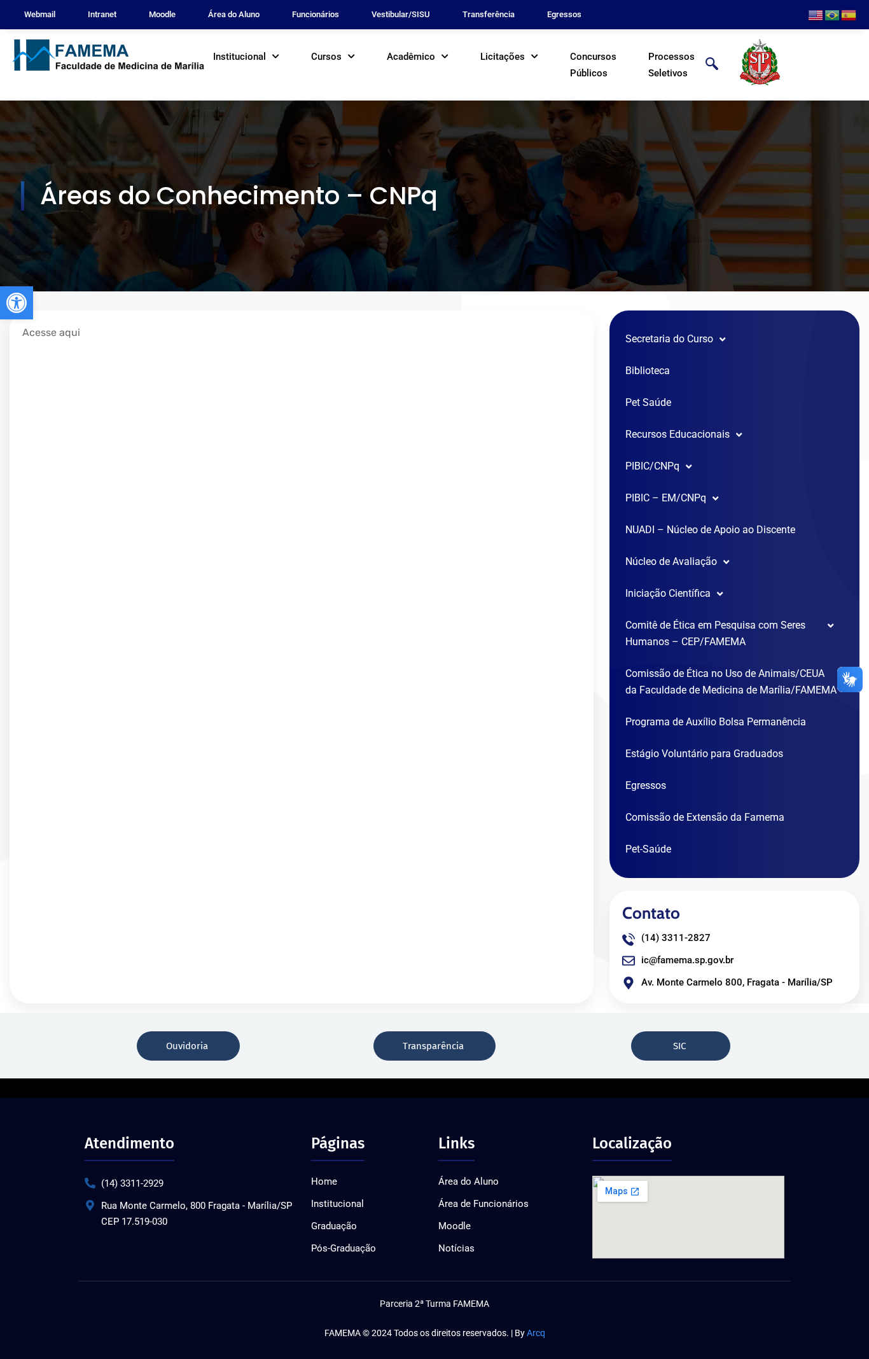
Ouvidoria (185, 1046)
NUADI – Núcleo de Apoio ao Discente (710, 530)
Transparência (432, 1046)
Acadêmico (411, 56)
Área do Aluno (234, 14)
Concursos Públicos (593, 65)
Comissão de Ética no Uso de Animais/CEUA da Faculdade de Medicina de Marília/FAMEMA (731, 681)
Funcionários (315, 14)
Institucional (239, 56)
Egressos (564, 14)
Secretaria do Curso (669, 339)
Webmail (39, 14)
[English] (816, 14)
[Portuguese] (832, 14)
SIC (678, 1046)
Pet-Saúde (648, 849)
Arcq (536, 1333)
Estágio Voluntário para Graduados (704, 754)
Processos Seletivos (671, 65)
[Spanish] (849, 14)
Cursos (326, 56)
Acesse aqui (51, 332)
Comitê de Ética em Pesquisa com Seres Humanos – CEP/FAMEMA (715, 633)
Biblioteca (647, 371)
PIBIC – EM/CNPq (665, 498)
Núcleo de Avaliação (671, 561)
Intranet (102, 14)
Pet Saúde (648, 402)
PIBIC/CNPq (652, 466)
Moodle (162, 14)
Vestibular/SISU (401, 14)
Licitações (502, 56)
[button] (16, 302)
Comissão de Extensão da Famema (704, 817)
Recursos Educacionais (677, 434)
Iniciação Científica (668, 593)
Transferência (488, 14)
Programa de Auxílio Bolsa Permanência (715, 722)
